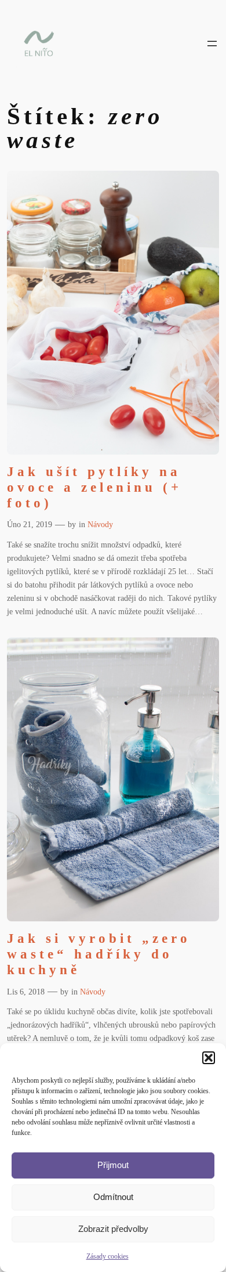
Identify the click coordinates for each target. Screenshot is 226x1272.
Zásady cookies (107, 1256)
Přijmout (113, 1165)
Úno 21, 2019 (29, 524)
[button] (208, 1058)
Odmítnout (113, 1197)
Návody (100, 524)
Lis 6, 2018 (26, 991)
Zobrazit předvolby (113, 1229)
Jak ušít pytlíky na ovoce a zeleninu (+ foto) (94, 487)
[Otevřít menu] (212, 44)
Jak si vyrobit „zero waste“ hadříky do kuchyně (99, 954)
